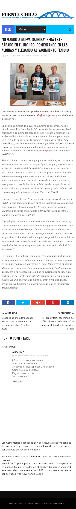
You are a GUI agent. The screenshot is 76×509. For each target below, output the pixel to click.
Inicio (8, 29)
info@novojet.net (45, 115)
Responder (17, 381)
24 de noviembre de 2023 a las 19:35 (31, 355)
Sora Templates (60, 503)
